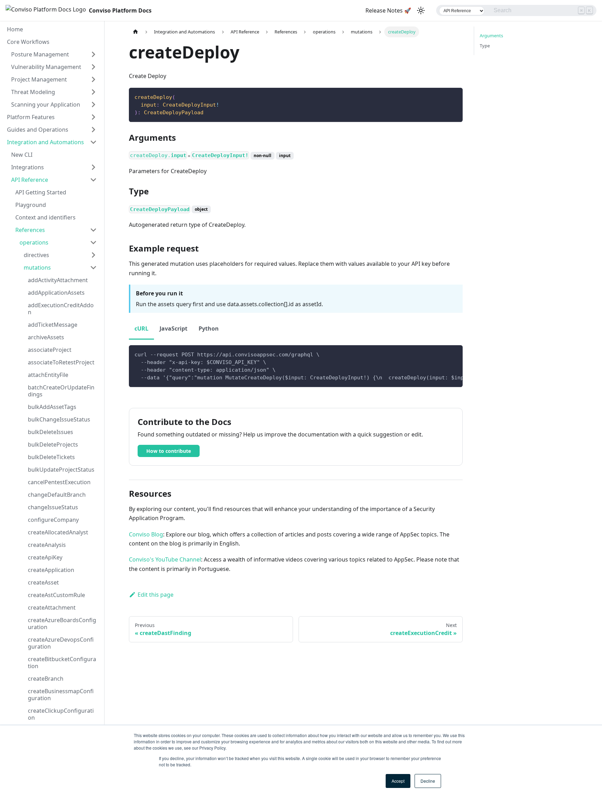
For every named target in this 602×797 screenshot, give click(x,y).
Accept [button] (398, 781)
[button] (54, 54)
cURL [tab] (141, 328)
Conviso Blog (146, 534)
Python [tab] (209, 328)
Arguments (491, 35)
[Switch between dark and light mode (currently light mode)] (420, 10)
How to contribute (168, 451)
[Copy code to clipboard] (454, 96)
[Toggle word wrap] (441, 354)
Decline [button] (427, 781)
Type (485, 45)
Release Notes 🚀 (388, 10)
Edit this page (155, 594)
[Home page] (135, 31)
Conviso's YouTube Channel (165, 559)
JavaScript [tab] (173, 328)
